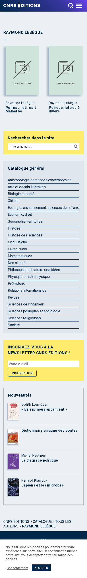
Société (14, 325)
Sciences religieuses (24, 318)
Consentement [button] (17, 568)
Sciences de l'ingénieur (26, 304)
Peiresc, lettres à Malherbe (21, 109)
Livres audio (17, 249)
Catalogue (42, 521)
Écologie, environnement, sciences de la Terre (43, 208)
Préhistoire (16, 283)
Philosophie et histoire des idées (34, 270)
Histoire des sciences (25, 235)
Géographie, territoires (25, 221)
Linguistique (17, 242)
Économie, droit (20, 214)
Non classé (16, 263)
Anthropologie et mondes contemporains (39, 180)
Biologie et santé (21, 194)
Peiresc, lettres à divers (64, 109)
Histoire (14, 228)
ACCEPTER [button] (41, 568)
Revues (14, 297)
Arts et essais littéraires (27, 187)
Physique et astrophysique (29, 277)
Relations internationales (27, 290)
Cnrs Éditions (16, 521)
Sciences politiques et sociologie (34, 311)
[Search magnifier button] (75, 146)
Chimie (13, 201)
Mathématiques (20, 256)
